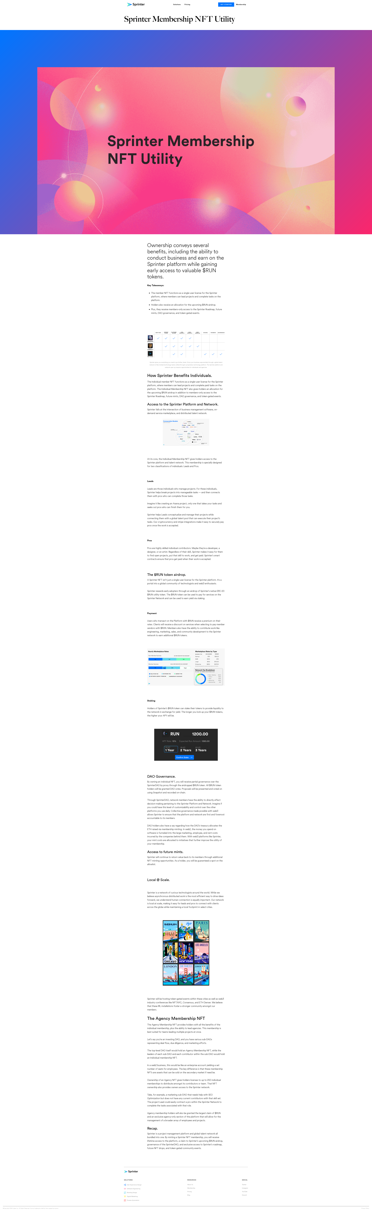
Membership (241, 4)
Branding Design (132, 1192)
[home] (135, 4)
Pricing (187, 4)
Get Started (226, 4)
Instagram (245, 1188)
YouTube (244, 1191)
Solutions (177, 4)
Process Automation (133, 1200)
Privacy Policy (365, 1208)
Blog (188, 1195)
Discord (244, 1195)
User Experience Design (134, 1185)
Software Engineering (133, 1189)
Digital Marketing (132, 1196)
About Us (190, 1184)
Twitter (244, 1184)
